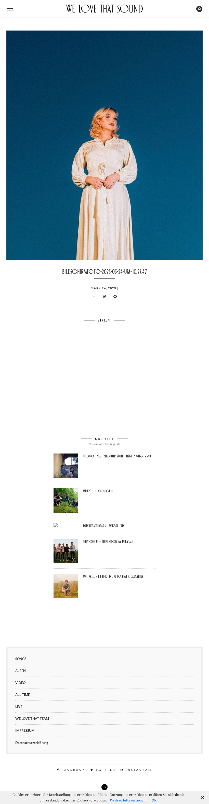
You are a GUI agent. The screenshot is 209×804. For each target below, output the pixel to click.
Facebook (73, 769)
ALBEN (20, 671)
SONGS (20, 659)
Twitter (105, 769)
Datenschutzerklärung (31, 743)
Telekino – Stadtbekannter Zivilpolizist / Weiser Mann (117, 456)
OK (154, 800)
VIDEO (20, 683)
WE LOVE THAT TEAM (32, 719)
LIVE (18, 707)
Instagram (138, 769)
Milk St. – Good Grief (98, 491)
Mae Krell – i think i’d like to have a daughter (113, 576)
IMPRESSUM (24, 730)
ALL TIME (22, 695)
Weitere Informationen (128, 800)
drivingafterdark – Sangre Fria (103, 526)
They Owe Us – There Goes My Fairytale (108, 541)
